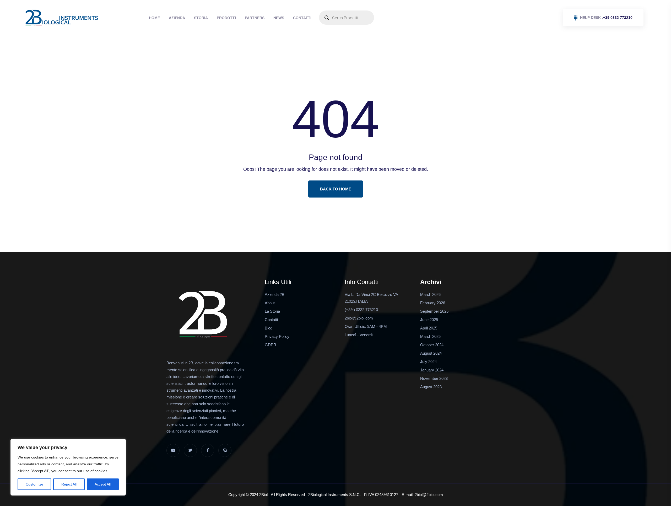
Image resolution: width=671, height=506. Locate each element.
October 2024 (431, 345)
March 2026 (430, 294)
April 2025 (428, 328)
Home (151, 18)
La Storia (272, 311)
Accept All (103, 484)
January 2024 (431, 370)
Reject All (69, 484)
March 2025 (430, 336)
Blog (268, 328)
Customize (34, 484)
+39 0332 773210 (606, 17)
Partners (231, 18)
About (270, 303)
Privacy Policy (277, 336)
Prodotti (208, 18)
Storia (188, 18)
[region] (68, 467)
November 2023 (434, 378)
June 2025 (429, 319)
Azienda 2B (274, 294)
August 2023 (431, 387)
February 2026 (432, 303)
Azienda (169, 18)
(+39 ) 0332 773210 (361, 309)
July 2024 (428, 361)
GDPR (270, 345)
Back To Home (335, 189)
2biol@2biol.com (359, 318)
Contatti (268, 18)
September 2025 (434, 311)
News (250, 18)
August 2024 (431, 353)
